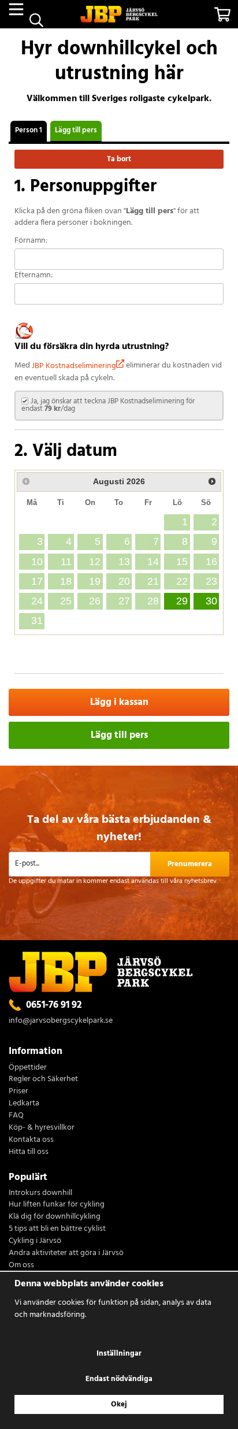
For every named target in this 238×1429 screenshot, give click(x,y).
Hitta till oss (29, 1152)
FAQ (16, 1116)
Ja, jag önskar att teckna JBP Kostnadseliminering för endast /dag (108, 405)
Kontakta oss (31, 1140)
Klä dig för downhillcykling (55, 1217)
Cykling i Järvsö (35, 1241)
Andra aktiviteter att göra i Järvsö (66, 1254)
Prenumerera (190, 864)
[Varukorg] (222, 14)
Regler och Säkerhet (43, 1080)
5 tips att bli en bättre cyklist (57, 1229)
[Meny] (16, 9)
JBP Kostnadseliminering (74, 366)
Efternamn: (33, 276)
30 (211, 601)
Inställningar (119, 1354)
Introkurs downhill (40, 1193)
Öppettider (28, 1068)
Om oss (21, 1266)
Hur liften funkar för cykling (57, 1205)
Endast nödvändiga (119, 1379)
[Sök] (36, 20)
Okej (119, 1404)
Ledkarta (24, 1104)
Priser (18, 1092)
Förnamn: (30, 241)
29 (182, 601)
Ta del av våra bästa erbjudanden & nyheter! (119, 828)
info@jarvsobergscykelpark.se (61, 1020)
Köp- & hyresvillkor (42, 1128)
